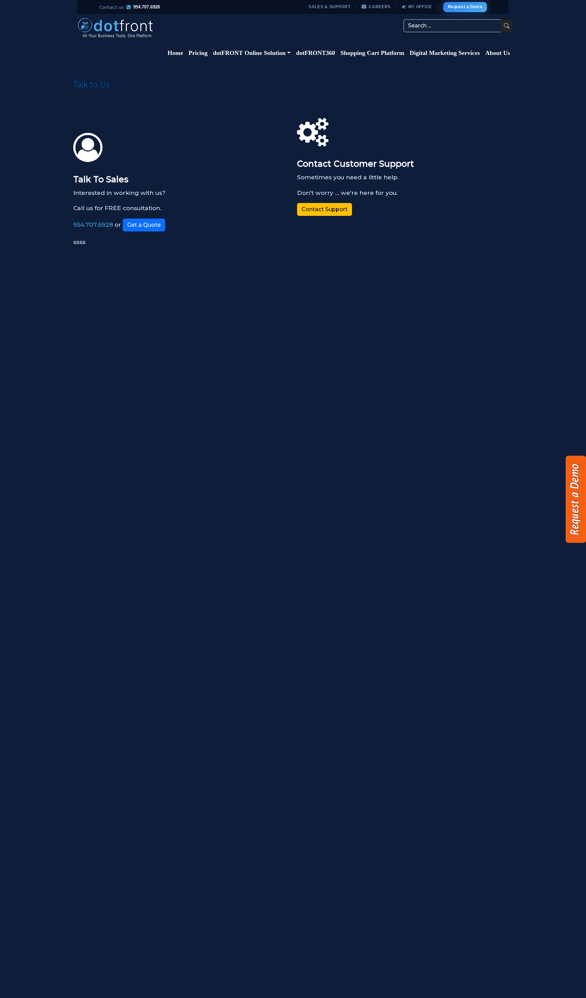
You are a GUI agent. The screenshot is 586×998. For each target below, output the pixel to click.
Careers (380, 7)
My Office (420, 7)
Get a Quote (144, 225)
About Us (497, 52)
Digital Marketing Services (445, 52)
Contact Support (324, 209)
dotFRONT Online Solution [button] (249, 52)
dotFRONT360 (315, 52)
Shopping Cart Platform (372, 52)
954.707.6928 (146, 6)
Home (175, 52)
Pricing (198, 52)
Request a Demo (465, 7)
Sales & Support (329, 7)
